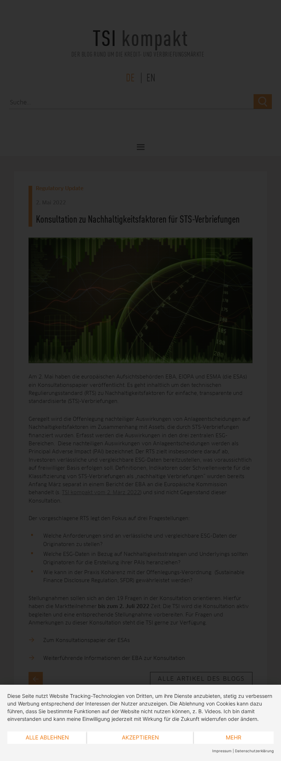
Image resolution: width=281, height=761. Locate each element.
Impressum (222, 751)
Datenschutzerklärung (254, 751)
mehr (233, 737)
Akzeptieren (140, 737)
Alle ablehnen (47, 737)
